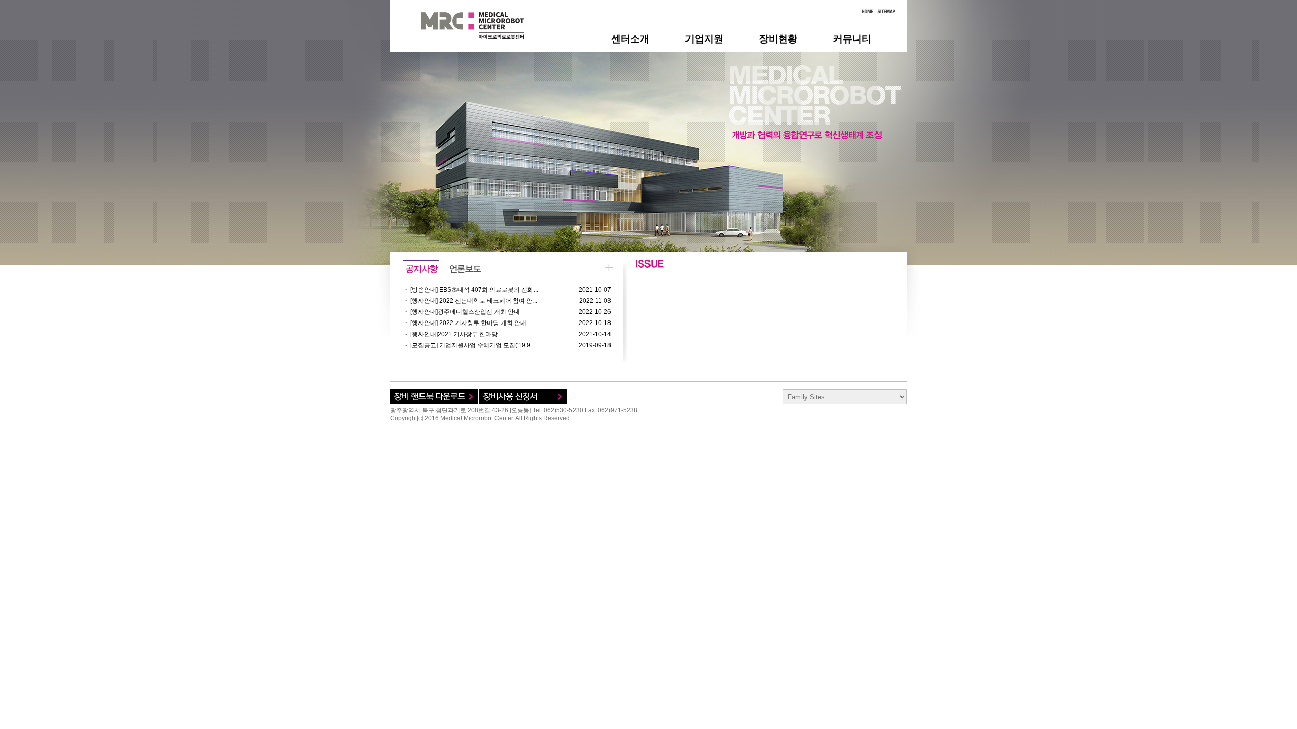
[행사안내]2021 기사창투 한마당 (454, 334)
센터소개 (630, 38)
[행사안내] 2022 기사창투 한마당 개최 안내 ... (471, 323)
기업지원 (704, 38)
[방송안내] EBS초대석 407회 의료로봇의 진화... (474, 289)
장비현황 (778, 38)
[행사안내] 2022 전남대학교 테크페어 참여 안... (473, 300)
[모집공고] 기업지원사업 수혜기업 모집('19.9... (472, 345)
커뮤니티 (852, 38)
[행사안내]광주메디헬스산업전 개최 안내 (465, 311)
